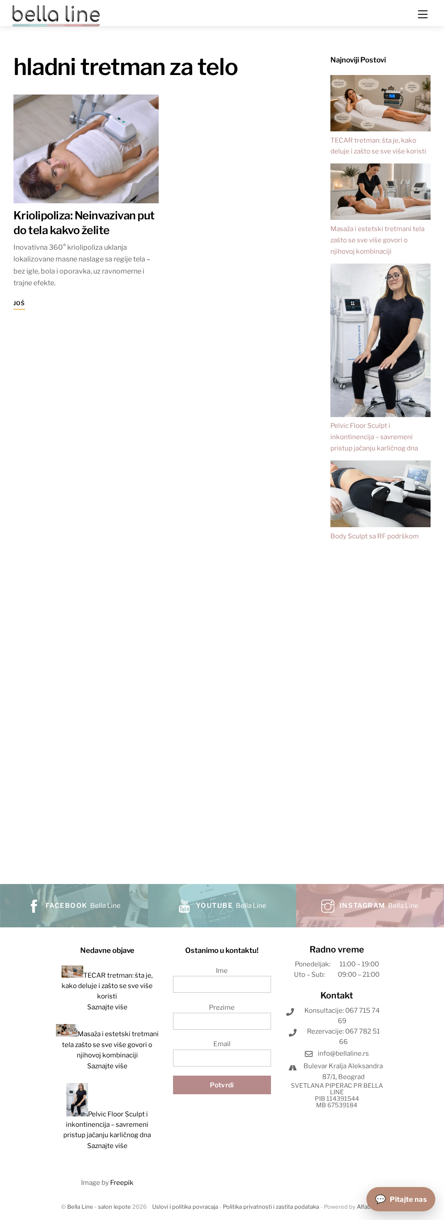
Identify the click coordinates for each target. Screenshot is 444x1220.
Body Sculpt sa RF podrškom (374, 536)
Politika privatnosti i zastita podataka (271, 1207)
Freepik (122, 1182)
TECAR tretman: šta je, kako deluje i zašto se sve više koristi (107, 986)
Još (19, 303)
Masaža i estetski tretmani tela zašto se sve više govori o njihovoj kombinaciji (377, 240)
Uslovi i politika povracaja (185, 1207)
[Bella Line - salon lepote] (56, 15)
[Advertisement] (380, 707)
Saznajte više (107, 1007)
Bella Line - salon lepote (99, 1207)
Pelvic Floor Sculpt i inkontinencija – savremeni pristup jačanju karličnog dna (374, 436)
